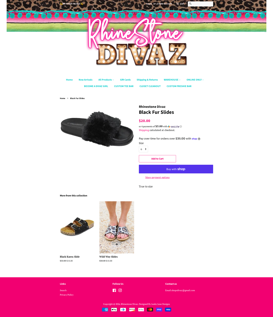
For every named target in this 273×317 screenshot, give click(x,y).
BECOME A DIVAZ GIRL (96, 86)
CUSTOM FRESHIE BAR (179, 86)
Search (63, 290)
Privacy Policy (66, 294)
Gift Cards (125, 79)
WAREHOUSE (171, 79)
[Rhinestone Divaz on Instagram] (120, 290)
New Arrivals (85, 79)
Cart (182, 3)
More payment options (157, 177)
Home (69, 79)
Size (141, 143)
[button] (176, 126)
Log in (149, 3)
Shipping (144, 130)
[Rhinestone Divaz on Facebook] (114, 290)
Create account (164, 3)
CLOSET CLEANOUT (150, 86)
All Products (105, 79)
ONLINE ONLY (194, 79)
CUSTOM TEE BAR (123, 86)
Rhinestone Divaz (129, 303)
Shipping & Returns (147, 79)
